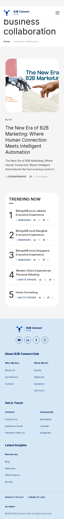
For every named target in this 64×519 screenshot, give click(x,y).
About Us (10, 370)
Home (7, 41)
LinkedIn (44, 426)
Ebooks (9, 481)
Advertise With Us (15, 432)
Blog (7, 461)
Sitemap (10, 506)
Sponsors (39, 390)
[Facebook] (36, 340)
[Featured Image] (32, 85)
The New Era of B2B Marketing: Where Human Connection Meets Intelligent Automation (27, 140)
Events (37, 370)
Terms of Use (36, 497)
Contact (9, 383)
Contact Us (11, 419)
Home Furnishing (27, 292)
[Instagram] (44, 340)
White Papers (12, 475)
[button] (57, 12)
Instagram (45, 432)
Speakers (39, 383)
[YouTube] (19, 340)
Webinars (39, 377)
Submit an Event (14, 426)
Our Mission (11, 377)
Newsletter (46, 419)
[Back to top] (56, 511)
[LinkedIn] (27, 340)
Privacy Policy (14, 497)
